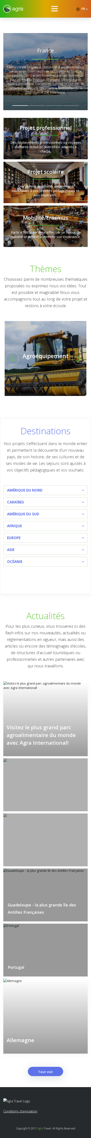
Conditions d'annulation (20, 1111)
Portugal (16, 967)
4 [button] (71, 105)
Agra (40, 1128)
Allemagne (20, 1040)
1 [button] (20, 105)
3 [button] (54, 105)
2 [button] (37, 105)
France (45, 50)
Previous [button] (12, 358)
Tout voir (45, 1071)
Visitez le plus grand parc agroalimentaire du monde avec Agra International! (41, 735)
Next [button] (78, 358)
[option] (45, 71)
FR (83, 9)
